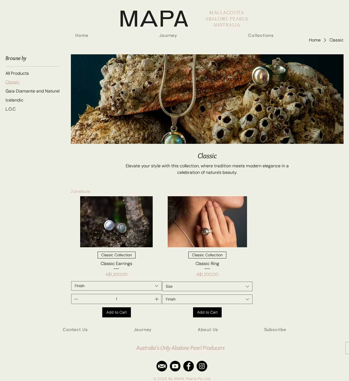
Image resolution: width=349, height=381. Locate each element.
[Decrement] (75, 299)
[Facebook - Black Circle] (188, 366)
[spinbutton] (116, 299)
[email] (162, 366)
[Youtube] (175, 366)
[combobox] (116, 286)
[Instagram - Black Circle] (202, 366)
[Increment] (157, 299)
